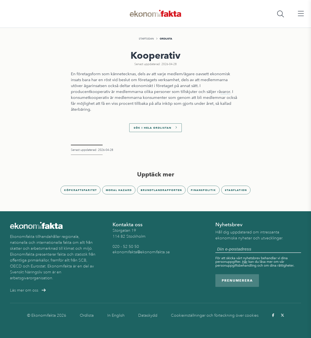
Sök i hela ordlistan (152, 127)
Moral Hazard (119, 190)
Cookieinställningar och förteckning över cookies (215, 315)
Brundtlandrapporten (161, 190)
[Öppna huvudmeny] (300, 14)
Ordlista (166, 38)
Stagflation (236, 190)
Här (245, 262)
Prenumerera (237, 280)
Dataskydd (147, 315)
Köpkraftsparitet (80, 190)
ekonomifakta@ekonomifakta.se (141, 252)
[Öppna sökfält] (280, 14)
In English (116, 315)
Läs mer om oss (24, 290)
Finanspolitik (203, 190)
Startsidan (146, 38)
